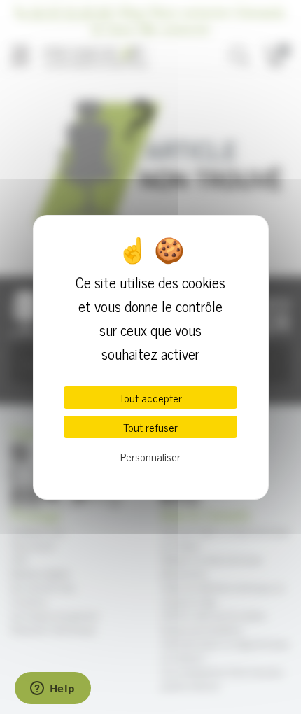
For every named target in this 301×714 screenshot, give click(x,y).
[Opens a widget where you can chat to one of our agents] (52, 689)
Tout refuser (150, 427)
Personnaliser (150, 456)
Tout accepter (150, 397)
